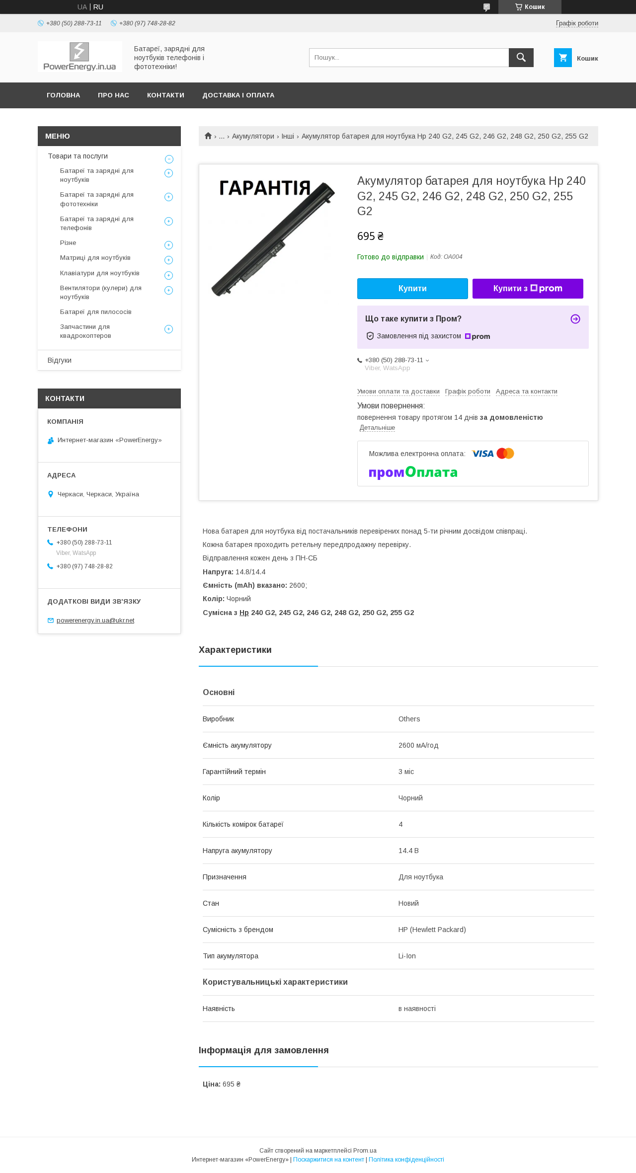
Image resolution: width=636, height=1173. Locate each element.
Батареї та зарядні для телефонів (97, 223)
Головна (63, 95)
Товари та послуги (78, 156)
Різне (68, 242)
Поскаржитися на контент (328, 1159)
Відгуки (60, 360)
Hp (244, 613)
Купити (412, 288)
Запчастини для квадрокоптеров (85, 331)
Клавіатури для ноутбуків (100, 273)
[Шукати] (521, 57)
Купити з (510, 288)
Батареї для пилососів (96, 311)
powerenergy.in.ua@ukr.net (95, 620)
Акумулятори (253, 136)
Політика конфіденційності (406, 1159)
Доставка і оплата (238, 95)
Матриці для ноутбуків (95, 257)
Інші (287, 136)
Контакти (165, 95)
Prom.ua (365, 1150)
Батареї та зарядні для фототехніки (97, 199)
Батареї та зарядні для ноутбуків (97, 175)
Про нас (113, 95)
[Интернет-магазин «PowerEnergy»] (80, 70)
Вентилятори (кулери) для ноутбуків (101, 292)
